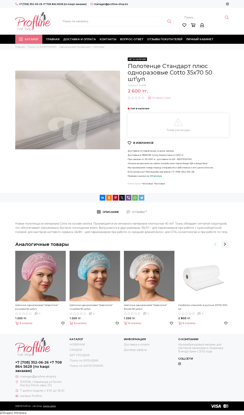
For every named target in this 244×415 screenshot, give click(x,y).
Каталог (32, 39)
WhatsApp (156, 176)
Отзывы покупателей (164, 39)
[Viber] (128, 198)
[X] (122, 198)
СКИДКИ (76, 350)
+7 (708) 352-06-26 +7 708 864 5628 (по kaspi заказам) (53, 4)
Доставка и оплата (79, 39)
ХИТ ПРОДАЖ (80, 355)
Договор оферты (135, 350)
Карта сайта (49, 406)
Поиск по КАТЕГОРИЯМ (86, 366)
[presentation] (215, 244)
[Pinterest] (115, 198)
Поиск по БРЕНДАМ (84, 360)
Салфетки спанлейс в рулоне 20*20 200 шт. (202, 307)
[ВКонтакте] (102, 198)
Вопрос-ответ (131, 39)
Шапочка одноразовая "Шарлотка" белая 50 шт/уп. (145, 307)
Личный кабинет (199, 39)
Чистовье (147, 183)
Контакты (108, 39)
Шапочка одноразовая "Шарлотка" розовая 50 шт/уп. (36, 307)
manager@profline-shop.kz (111, 4)
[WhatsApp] (135, 198)
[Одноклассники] (109, 198)
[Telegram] (141, 198)
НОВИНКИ (77, 344)
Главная (52, 39)
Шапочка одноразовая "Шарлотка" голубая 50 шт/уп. (91, 307)
